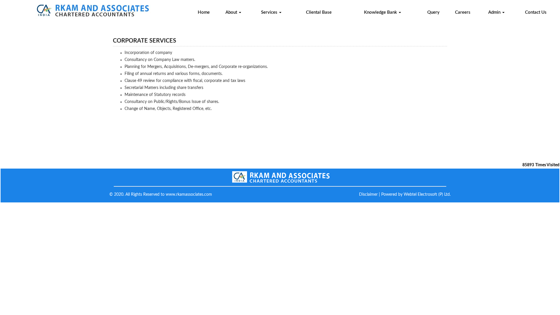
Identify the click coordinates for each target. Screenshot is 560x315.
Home (204, 12)
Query (433, 12)
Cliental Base (319, 12)
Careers (462, 12)
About (231, 12)
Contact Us (536, 12)
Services (270, 12)
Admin (495, 12)
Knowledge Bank (381, 12)
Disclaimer (368, 194)
